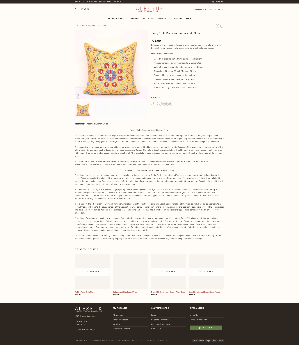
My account (118, 315)
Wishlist (116, 324)
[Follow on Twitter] (85, 9)
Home (77, 26)
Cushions (134, 18)
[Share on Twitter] (158, 104)
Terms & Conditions (198, 320)
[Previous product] (222, 26)
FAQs (153, 315)
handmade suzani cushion (90, 135)
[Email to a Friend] (162, 104)
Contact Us (220, 2)
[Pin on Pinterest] (166, 104)
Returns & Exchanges (160, 324)
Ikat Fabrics (148, 18)
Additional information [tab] (98, 124)
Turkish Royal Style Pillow (85, 292)
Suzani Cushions (99, 26)
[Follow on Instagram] (82, 9)
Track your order (120, 320)
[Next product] (217, 26)
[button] (216, 9)
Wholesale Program (121, 328)
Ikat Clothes (164, 18)
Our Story (179, 18)
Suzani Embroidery (117, 18)
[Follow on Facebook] (79, 9)
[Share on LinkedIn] (170, 104)
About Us (194, 315)
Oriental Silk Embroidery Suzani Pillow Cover (168, 292)
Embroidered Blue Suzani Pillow (125, 292)
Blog (212, 2)
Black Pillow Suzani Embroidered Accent (204, 292)
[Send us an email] (88, 9)
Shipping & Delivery (160, 320)
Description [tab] (80, 124)
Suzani (78, 218)
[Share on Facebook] (153, 104)
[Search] (76, 9)
